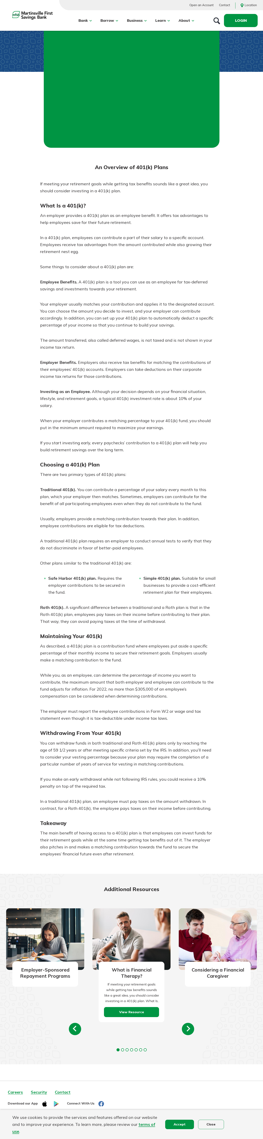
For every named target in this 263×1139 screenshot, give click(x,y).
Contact (224, 5)
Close (211, 1124)
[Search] (216, 20)
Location (251, 5)
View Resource (131, 1012)
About (184, 20)
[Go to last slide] (75, 1029)
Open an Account (201, 5)
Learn (160, 20)
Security (39, 1092)
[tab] (118, 1049)
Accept (180, 1124)
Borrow (107, 20)
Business (135, 20)
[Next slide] (188, 1029)
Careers (15, 1092)
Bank (83, 20)
